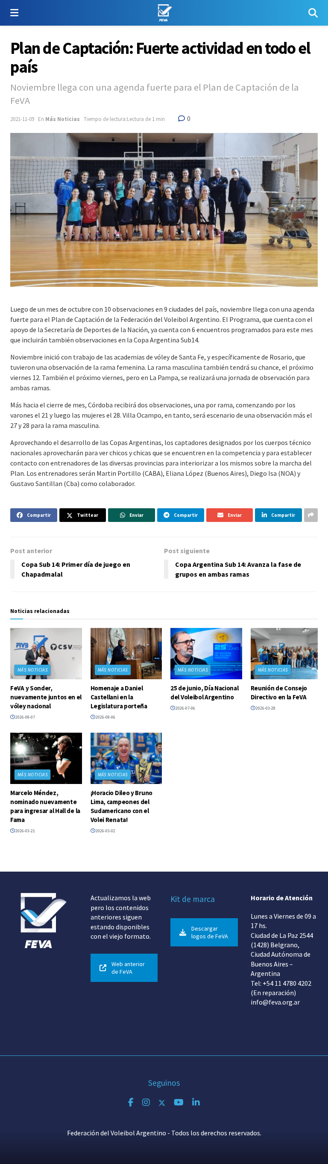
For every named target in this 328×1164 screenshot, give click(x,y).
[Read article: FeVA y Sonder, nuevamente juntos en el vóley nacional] (46, 653)
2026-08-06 (105, 717)
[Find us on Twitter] (161, 1103)
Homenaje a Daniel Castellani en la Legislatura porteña (119, 697)
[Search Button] (313, 13)
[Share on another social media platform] (311, 515)
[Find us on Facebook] (131, 1103)
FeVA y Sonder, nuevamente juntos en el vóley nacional (46, 697)
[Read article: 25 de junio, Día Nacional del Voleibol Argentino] (206, 653)
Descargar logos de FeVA (209, 932)
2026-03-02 (105, 831)
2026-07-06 (185, 708)
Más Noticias (62, 119)
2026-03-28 (265, 708)
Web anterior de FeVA (128, 967)
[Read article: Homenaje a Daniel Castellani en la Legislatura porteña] (126, 653)
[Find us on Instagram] (146, 1103)
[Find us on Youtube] (179, 1103)
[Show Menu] (14, 13)
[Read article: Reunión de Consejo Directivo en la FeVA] (286, 653)
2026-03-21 (25, 831)
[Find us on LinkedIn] (196, 1103)
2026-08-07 (25, 717)
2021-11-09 (22, 119)
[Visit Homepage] (163, 12)
